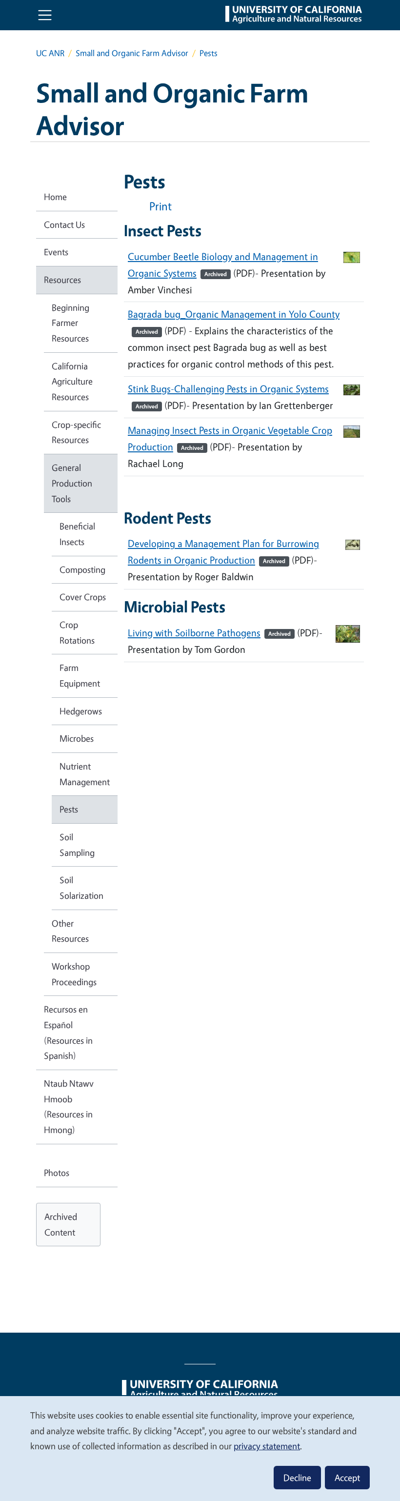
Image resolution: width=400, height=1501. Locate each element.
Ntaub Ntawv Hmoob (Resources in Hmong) (69, 1106)
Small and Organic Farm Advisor (132, 53)
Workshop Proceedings (74, 974)
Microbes (77, 738)
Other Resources (70, 931)
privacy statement (267, 1446)
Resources (62, 279)
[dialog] (200, 1448)
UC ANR (50, 53)
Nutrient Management (85, 774)
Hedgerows (81, 711)
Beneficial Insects (77, 534)
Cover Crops (83, 597)
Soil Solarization (81, 887)
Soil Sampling (77, 844)
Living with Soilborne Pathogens (209, 633)
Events (56, 252)
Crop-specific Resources (76, 432)
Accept (347, 1477)
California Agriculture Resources (72, 381)
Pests (69, 809)
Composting (82, 569)
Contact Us (64, 224)
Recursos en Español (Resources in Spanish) (68, 1032)
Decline (297, 1477)
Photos (56, 1172)
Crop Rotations (77, 632)
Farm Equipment (80, 675)
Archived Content (60, 1224)
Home (55, 197)
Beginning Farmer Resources (70, 323)
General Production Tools (72, 483)
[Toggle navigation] (45, 15)
